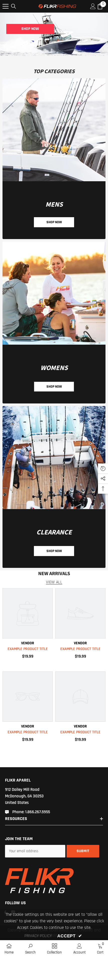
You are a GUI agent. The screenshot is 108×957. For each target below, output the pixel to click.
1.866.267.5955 (37, 812)
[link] (54, 129)
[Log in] (93, 6)
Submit (83, 851)
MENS (54, 204)
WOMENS (54, 368)
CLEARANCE (54, 532)
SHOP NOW (30, 28)
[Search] (14, 6)
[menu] (6, 6)
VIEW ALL (54, 582)
